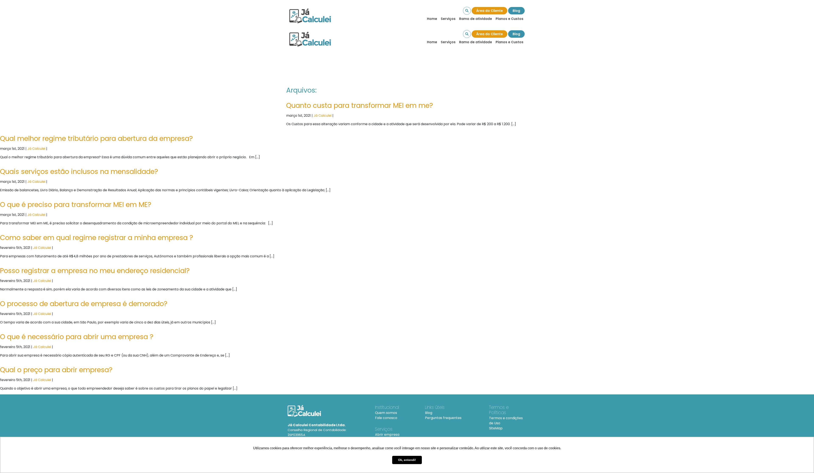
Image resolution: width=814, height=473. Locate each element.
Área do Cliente (489, 10)
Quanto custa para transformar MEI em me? (359, 105)
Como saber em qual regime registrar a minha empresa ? (96, 237)
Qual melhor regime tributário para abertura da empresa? (96, 138)
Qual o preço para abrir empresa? (56, 370)
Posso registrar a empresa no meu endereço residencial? (95, 270)
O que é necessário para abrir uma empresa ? (76, 336)
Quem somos (386, 412)
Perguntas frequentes (443, 417)
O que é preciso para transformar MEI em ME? (75, 204)
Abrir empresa (387, 434)
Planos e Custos (509, 19)
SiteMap (496, 428)
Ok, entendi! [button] (407, 460)
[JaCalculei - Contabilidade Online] (326, 411)
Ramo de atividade (475, 19)
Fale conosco (386, 417)
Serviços (448, 19)
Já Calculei (323, 115)
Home (432, 19)
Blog (516, 10)
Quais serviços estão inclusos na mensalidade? (79, 171)
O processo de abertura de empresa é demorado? (83, 303)
